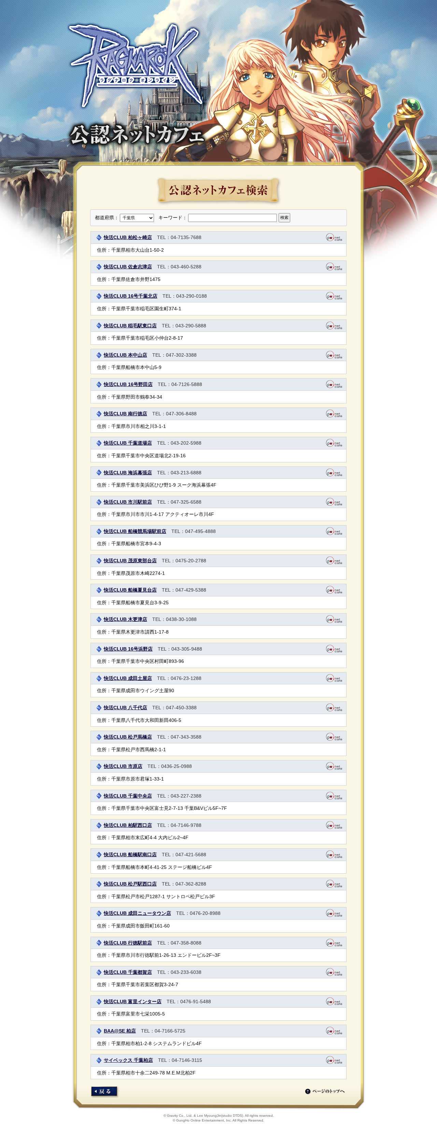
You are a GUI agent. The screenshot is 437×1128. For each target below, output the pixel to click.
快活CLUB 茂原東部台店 (130, 560)
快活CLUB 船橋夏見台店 (130, 590)
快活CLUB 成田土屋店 (128, 678)
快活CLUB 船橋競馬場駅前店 (135, 531)
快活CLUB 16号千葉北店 (130, 296)
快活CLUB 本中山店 (125, 355)
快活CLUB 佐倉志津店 (128, 266)
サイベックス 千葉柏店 (128, 1060)
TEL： (164, 237)
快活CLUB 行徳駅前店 (128, 943)
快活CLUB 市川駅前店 (128, 502)
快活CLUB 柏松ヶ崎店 (128, 237)
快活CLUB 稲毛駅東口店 (130, 325)
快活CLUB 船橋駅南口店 (130, 854)
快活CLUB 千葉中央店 (128, 796)
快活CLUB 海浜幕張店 (128, 472)
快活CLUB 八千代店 (125, 707)
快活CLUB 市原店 (123, 766)
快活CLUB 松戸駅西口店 (130, 884)
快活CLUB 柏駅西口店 (128, 825)
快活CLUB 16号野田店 (128, 384)
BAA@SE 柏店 (120, 1031)
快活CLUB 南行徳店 (125, 413)
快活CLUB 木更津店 (125, 619)
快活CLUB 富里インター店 (132, 1001)
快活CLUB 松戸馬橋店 (128, 737)
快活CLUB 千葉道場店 (128, 443)
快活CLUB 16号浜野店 (128, 649)
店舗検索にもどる (104, 1092)
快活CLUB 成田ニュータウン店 (137, 913)
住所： (104, 250)
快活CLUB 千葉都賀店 (128, 972)
